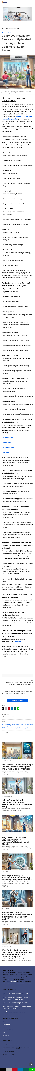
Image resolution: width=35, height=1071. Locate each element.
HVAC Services (6, 32)
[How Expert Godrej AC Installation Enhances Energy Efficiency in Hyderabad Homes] (17, 861)
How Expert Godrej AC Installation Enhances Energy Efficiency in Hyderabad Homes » (19, 683)
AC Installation (6, 760)
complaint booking (11, 981)
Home (3, 26)
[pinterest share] (9, 708)
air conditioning (29, 724)
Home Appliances (7, 833)
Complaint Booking (8, 1029)
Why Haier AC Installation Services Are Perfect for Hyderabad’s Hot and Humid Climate (15, 841)
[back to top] (31, 1064)
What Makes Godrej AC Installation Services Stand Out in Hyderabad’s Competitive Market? (17, 915)
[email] (9, 1069)
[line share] (18, 708)
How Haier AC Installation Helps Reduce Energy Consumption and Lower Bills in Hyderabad (17, 767)
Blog (8, 26)
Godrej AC (17, 726)
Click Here (17, 641)
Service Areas (6, 1024)
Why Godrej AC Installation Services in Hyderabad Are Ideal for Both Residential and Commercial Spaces (17, 953)
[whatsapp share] (15, 708)
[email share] (6, 708)
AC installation (6, 724)
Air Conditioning (7, 796)
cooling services (8, 726)
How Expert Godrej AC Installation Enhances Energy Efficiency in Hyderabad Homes (17, 877)
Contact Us (6, 1035)
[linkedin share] (12, 708)
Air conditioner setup (17, 724)
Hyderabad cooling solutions (23, 728)
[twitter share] (3, 708)
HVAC (3, 728)
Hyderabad (10, 728)
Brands (5, 1027)
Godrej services (26, 726)
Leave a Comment (17, 700)
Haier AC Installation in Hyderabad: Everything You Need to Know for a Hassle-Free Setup (17, 803)
